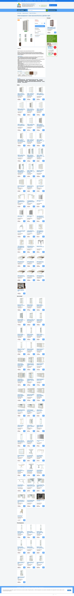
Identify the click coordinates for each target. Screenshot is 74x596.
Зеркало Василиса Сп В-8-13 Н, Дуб (21, 216)
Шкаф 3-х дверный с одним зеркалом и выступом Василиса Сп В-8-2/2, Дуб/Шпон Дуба (21, 140)
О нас (23, 0)
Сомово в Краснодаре (32, 80)
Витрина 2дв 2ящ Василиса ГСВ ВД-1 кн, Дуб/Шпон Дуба (21, 335)
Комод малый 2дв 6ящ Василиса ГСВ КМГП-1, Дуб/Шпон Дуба (30, 395)
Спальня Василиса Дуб (21, 79)
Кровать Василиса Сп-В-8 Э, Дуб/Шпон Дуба (30, 261)
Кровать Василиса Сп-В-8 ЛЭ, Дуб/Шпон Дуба (31, 276)
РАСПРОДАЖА (19, 0)
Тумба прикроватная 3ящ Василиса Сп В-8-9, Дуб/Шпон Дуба (31, 231)
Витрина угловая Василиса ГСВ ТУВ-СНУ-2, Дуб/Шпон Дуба (40, 547)
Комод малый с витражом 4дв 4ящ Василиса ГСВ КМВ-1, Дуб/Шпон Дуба (21, 380)
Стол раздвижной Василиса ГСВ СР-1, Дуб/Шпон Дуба (30, 471)
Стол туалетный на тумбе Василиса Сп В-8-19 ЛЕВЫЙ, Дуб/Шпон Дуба (21, 201)
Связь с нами (39, 0)
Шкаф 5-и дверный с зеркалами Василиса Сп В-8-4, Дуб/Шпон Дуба (40, 94)
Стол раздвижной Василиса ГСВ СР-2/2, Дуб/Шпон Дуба (21, 485)
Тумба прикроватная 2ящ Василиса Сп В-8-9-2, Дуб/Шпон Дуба (31, 247)
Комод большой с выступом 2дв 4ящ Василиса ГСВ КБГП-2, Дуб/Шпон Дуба (21, 395)
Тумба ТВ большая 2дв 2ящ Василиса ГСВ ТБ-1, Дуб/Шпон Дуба (21, 410)
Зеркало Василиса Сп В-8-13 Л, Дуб (30, 216)
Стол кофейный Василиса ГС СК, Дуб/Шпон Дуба (21, 471)
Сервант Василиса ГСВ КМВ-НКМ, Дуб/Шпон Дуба (21, 578)
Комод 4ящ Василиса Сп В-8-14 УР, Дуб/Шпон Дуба (21, 186)
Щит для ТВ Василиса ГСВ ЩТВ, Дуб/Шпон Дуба (21, 456)
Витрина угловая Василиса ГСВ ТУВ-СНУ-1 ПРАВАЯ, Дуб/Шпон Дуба (40, 532)
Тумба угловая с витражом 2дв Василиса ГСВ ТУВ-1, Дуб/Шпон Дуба (31, 426)
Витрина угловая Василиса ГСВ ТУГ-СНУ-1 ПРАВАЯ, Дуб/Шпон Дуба (21, 532)
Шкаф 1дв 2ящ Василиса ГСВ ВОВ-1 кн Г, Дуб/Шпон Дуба (21, 350)
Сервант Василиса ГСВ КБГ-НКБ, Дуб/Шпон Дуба (21, 563)
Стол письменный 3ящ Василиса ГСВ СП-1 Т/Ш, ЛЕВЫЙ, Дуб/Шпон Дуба (31, 485)
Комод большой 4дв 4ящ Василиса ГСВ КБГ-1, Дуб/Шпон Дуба (40, 350)
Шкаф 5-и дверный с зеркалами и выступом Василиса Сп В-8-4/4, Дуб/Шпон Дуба (21, 94)
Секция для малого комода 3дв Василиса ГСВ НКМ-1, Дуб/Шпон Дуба (30, 380)
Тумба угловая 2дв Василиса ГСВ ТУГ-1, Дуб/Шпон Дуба (21, 426)
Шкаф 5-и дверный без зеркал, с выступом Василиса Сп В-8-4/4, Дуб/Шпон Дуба (30, 94)
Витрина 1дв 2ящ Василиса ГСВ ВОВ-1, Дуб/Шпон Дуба (30, 335)
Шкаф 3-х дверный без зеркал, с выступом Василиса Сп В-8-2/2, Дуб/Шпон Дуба (30, 140)
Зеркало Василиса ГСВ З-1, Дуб (40, 441)
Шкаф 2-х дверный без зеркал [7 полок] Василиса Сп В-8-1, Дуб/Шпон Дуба (40, 156)
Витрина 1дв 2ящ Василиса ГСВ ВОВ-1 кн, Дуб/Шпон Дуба (40, 335)
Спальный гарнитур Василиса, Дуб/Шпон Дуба (21, 290)
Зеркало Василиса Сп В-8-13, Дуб (40, 201)
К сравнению (39, 31)
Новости (35, 0)
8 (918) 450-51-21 (44, 6)
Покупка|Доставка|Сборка (29, 0)
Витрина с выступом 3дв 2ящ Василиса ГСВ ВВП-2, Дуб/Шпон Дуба (31, 320)
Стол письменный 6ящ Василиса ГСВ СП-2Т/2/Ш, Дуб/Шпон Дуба (31, 501)
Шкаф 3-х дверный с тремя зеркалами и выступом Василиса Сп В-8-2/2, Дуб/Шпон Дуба (40, 125)
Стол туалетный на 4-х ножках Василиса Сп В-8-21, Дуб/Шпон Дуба (40, 217)
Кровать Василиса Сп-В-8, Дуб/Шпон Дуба (21, 261)
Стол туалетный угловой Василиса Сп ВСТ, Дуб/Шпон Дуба (21, 231)
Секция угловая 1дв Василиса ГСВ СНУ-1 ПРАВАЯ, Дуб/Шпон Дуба (40, 426)
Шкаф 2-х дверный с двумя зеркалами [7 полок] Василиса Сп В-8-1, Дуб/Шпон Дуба (31, 156)
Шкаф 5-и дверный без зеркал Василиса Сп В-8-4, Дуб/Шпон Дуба (21, 109)
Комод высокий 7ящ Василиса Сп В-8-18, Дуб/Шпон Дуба (30, 186)
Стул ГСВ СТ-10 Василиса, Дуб (20, 516)
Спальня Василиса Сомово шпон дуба (32, 79)
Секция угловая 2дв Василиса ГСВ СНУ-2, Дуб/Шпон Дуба (30, 441)
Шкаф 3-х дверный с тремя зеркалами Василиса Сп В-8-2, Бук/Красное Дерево (51, 28)
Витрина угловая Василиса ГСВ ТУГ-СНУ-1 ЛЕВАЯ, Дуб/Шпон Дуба (31, 532)
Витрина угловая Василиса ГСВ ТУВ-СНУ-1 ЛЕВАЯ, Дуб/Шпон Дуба (21, 547)
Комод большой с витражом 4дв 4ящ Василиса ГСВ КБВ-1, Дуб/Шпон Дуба (21, 364)
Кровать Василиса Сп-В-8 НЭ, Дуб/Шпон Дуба (21, 276)
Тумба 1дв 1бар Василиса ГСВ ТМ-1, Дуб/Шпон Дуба (40, 410)
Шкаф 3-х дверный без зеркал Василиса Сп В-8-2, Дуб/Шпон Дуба (21, 156)
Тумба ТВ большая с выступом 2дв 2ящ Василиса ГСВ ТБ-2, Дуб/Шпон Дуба (31, 410)
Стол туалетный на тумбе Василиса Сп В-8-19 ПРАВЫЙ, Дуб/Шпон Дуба (31, 201)
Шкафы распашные (25, 13)
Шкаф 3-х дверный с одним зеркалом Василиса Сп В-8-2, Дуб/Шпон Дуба (40, 140)
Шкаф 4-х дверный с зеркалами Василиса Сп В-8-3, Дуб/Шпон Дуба (21, 125)
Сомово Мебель (24, 82)
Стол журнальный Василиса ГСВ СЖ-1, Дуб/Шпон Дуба (30, 456)
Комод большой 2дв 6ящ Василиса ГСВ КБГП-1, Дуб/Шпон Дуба (40, 380)
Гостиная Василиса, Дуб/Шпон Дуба (41, 500)
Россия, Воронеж (37, 29)
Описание (19, 48)
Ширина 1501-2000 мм (33, 13)
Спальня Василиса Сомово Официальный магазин (33, 81)
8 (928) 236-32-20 (44, 5)
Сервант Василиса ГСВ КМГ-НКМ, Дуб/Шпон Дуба (40, 563)
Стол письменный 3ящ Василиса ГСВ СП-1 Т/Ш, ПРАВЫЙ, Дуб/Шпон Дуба (40, 485)
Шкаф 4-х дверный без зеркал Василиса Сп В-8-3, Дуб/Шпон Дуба (31, 125)
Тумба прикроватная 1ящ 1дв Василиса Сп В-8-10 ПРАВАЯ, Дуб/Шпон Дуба (21, 247)
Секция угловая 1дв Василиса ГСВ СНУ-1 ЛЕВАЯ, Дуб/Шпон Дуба (21, 441)
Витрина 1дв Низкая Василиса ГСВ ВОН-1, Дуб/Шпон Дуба (30, 350)
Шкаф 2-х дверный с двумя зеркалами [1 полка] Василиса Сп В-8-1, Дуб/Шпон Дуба (21, 171)
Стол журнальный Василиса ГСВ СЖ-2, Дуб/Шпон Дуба (40, 456)
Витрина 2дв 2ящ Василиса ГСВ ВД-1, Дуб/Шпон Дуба (40, 320)
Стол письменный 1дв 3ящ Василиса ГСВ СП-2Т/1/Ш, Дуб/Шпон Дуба (21, 501)
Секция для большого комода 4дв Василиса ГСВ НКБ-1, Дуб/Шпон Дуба (30, 364)
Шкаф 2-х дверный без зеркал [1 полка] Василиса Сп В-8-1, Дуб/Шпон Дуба (31, 171)
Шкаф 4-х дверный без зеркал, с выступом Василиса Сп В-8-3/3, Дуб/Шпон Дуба (40, 109)
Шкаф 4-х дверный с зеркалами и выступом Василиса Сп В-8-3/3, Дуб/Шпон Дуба (30, 109)
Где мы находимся (44, 0)
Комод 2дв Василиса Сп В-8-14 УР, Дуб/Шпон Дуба (40, 186)
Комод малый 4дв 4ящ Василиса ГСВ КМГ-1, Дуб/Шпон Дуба (40, 364)
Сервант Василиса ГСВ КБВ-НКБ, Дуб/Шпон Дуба (30, 563)
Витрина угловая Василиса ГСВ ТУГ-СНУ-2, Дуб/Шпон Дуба (30, 547)
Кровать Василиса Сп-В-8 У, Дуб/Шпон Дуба (40, 261)
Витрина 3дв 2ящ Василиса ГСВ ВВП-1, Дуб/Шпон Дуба (40, 305)
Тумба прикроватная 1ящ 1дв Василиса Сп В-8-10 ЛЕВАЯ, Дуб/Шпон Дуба (40, 231)
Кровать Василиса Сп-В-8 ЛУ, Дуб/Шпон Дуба (40, 276)
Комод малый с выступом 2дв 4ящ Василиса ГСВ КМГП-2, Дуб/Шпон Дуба (40, 395)
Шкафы (20, 13)
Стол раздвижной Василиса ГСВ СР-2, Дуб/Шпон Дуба (40, 471)
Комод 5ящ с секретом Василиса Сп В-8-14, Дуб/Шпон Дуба (40, 171)
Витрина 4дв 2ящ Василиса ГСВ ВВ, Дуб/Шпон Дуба (21, 305)
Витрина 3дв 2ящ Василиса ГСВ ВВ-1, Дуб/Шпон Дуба (30, 305)
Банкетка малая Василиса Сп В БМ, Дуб (40, 246)
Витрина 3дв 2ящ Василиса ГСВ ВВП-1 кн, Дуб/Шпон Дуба (21, 320)
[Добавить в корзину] (24, 537)
